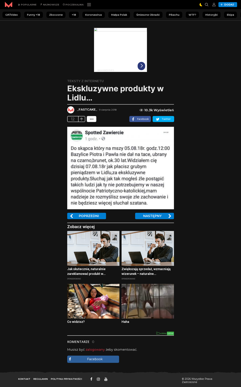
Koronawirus (93, 14)
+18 (74, 14)
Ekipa (230, 14)
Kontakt (24, 378)
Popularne (28, 4)
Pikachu (174, 14)
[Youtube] (105, 379)
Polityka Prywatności (66, 378)
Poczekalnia (74, 4)
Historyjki (211, 14)
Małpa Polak (119, 14)
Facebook (95, 359)
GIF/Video (11, 14)
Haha (125, 322)
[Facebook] (91, 379)
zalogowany (95, 350)
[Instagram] (98, 379)
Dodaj (229, 4)
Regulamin (40, 378)
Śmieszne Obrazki (148, 14)
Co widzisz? (76, 322)
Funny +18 (33, 14)
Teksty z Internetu (85, 81)
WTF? (192, 14)
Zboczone (56, 14)
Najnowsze (50, 4)
